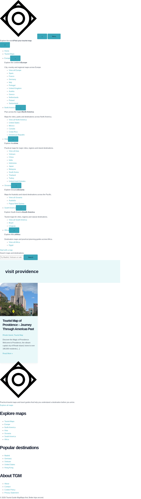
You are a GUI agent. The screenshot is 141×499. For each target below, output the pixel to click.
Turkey (11, 178)
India (11, 160)
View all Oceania (15, 197)
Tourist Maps (9, 54)
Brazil (11, 223)
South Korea (14, 172)
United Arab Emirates (17, 181)
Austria (11, 91)
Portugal (12, 85)
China (11, 157)
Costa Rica (13, 132)
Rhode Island (8, 335)
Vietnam (12, 154)
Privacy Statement (11, 493)
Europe (7, 58)
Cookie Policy (9, 490)
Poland (11, 100)
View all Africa (14, 242)
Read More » (8, 353)
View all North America (18, 120)
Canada (12, 129)
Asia (6, 139)
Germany (12, 79)
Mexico (11, 126)
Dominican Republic (17, 135)
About (6, 484)
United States (14, 123)
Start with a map (6, 250)
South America (10, 208)
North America (10, 108)
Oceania (7, 185)
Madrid (7, 456)
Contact (7, 487)
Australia (12, 200)
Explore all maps (6, 405)
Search (30, 257)
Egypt (11, 245)
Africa (6, 230)
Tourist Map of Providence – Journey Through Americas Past (18, 325)
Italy (10, 82)
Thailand (12, 175)
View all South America (18, 220)
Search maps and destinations (12, 253)
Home (6, 51)
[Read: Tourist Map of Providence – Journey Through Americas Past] (19, 299)
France (11, 76)
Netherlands (13, 97)
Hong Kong (8, 468)
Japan (11, 166)
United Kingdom (15, 88)
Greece (12, 94)
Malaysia (12, 169)
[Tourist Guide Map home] (18, 36)
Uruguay (12, 226)
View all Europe (15, 70)
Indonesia (13, 163)
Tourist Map (18, 335)
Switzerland (13, 103)
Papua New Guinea (16, 204)
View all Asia (14, 151)
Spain (11, 73)
